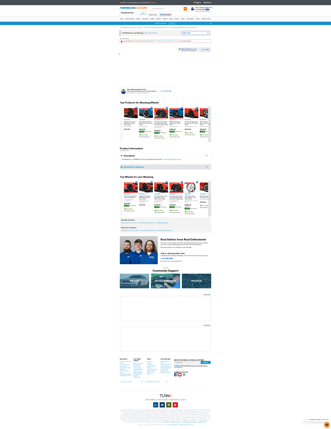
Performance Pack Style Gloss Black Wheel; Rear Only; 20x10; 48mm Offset (161, 124)
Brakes (138, 18)
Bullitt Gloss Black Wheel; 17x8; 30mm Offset (206, 197)
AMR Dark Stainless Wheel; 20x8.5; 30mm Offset (175, 124)
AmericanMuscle (150, 400)
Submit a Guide (151, 366)
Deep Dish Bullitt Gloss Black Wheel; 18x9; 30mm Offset (146, 124)
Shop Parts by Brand (125, 367)
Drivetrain (145, 18)
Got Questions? (137, 368)
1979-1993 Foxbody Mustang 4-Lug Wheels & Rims (183, 27)
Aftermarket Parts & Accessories (130, 230)
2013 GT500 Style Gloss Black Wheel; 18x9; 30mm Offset (191, 124)
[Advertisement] (165, 308)
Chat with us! (137, 371)
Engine (152, 18)
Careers (149, 367)
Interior (177, 18)
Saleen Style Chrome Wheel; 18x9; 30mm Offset (205, 124)
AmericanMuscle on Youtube (180, 374)
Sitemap (166, 422)
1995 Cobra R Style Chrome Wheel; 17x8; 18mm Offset (191, 199)
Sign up (206, 362)
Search (185, 9)
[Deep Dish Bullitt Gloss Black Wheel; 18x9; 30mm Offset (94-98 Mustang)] (146, 113)
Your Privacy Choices (189, 422)
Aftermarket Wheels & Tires (148, 230)
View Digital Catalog (125, 375)
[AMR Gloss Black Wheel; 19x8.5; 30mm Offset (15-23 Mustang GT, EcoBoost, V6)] (131, 187)
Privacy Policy (196, 365)
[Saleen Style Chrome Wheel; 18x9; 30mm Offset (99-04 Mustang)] (207, 113)
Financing (122, 369)
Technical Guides (124, 371)
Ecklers (183, 400)
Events (121, 363)
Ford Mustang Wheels (162, 223)
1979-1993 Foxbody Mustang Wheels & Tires (156, 27)
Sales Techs (150, 372)
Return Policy (136, 366)
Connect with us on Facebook (175, 374)
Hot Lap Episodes (124, 364)
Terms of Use (137, 377)
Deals (122, 18)
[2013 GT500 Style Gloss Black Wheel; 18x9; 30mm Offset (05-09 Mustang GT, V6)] (191, 113)
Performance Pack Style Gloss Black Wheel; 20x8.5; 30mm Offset (160, 199)
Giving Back (150, 364)
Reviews (149, 374)
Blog (121, 372)
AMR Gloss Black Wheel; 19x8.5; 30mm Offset (130, 198)
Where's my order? (138, 363)
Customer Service (138, 369)
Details (153, 2)
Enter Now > (172, 23)
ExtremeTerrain (175, 400)
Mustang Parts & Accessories (129, 223)
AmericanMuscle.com (133, 8)
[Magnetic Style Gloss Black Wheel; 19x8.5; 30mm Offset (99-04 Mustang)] (131, 113)
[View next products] (209, 124)
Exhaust (158, 18)
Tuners (198, 18)
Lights (183, 18)
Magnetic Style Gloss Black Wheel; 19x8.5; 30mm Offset (130, 124)
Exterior (165, 18)
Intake (171, 18)
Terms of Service (185, 424)
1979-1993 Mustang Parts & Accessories (131, 27)
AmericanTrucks (163, 400)
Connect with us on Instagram (184, 374)
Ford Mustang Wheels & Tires (147, 223)
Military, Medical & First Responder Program (138, 374)
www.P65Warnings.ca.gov (172, 159)
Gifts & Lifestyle (129, 18)
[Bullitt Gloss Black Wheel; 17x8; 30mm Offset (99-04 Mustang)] (207, 187)
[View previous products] (121, 124)
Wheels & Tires (206, 18)
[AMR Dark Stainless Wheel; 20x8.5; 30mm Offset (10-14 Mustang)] (176, 113)
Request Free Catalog (125, 374)
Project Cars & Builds (125, 361)
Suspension (190, 18)
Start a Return (137, 364)
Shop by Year (123, 366)
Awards (149, 363)
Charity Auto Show (152, 369)
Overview (149, 361)
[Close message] (210, 23)
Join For (205, 49)
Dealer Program (151, 371)
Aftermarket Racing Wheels (164, 230)
